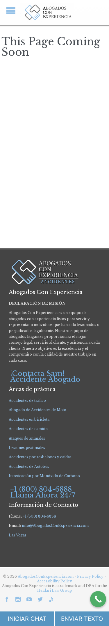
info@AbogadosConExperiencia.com (55, 525)
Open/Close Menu (11, 11)
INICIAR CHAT (27, 618)
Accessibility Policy (54, 581)
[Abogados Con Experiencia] (47, 12)
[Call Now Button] (98, 599)
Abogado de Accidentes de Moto (37, 410)
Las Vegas (17, 535)
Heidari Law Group (54, 590)
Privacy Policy (90, 576)
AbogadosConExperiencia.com (46, 576)
